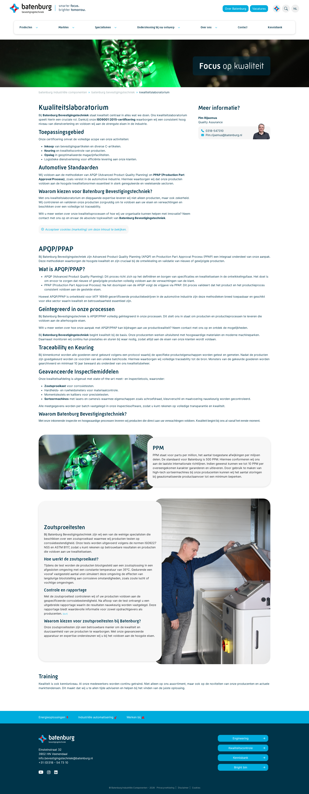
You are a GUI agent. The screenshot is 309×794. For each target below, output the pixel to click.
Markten (63, 27)
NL (295, 8)
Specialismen (103, 27)
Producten (25, 27)
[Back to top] (301, 786)
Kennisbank (275, 27)
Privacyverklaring (165, 787)
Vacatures (259, 8)
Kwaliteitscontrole (241, 748)
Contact (242, 27)
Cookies (196, 787)
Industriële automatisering (96, 717)
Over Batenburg (235, 8)
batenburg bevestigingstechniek (113, 92)
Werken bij (134, 717)
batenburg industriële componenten (63, 92)
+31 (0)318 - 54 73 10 (53, 762)
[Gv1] (65, 614)
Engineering (241, 738)
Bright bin (240, 767)
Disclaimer (183, 787)
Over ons (206, 27)
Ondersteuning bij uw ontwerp (155, 27)
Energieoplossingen (52, 717)
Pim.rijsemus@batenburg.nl (224, 135)
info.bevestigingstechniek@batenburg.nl (66, 758)
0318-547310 (215, 131)
